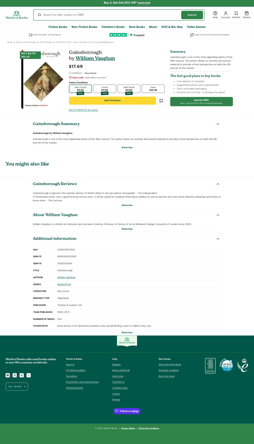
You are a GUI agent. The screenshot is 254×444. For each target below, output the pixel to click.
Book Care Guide (167, 376)
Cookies (116, 394)
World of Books (110, 428)
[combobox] (118, 15)
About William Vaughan (55, 215)
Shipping (116, 364)
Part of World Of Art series (83, 110)
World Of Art (64, 284)
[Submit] (39, 15)
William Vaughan (95, 58)
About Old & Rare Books (170, 364)
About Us (70, 364)
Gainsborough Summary (56, 124)
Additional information (54, 239)
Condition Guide (120, 388)
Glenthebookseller (74, 388)
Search (192, 15)
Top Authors (71, 376)
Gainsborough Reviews (55, 184)
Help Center (118, 376)
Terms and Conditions (148, 428)
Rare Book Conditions (169, 370)
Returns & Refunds (121, 370)
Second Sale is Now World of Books (82, 382)
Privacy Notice (128, 428)
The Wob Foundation (76, 370)
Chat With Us (118, 382)
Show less (127, 147)
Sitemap (116, 399)
